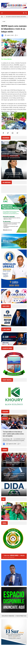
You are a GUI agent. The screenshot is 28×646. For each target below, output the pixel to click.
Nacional (4, 418)
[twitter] (8, 133)
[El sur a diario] (2, 35)
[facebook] (3, 133)
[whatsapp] (13, 133)
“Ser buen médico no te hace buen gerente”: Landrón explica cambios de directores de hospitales (13, 434)
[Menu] (2, 13)
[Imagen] (14, 422)
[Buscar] (26, 13)
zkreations (11, 615)
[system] (23, 13)
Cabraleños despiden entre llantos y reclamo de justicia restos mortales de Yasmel (16, 16)
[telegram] (17, 133)
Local (3, 21)
